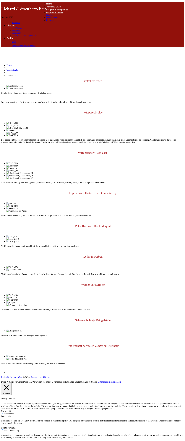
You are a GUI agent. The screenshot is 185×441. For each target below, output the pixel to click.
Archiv (10, 38)
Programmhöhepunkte (57, 9)
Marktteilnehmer (54, 12)
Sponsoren (16, 33)
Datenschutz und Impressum (24, 35)
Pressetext (16, 30)
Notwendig (9, 414)
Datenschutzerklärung (40, 377)
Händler (49, 15)
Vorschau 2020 (53, 6)
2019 (14, 41)
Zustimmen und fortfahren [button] (86, 382)
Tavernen (16, 22)
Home (49, 3)
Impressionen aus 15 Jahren (23, 45)
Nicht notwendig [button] (8, 428)
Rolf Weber (17, 28)
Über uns (11, 25)
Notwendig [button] (6, 411)
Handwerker (51, 18)
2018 (14, 43)
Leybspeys (50, 20)
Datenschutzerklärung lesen (109, 382)
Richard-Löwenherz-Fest (23, 9)
